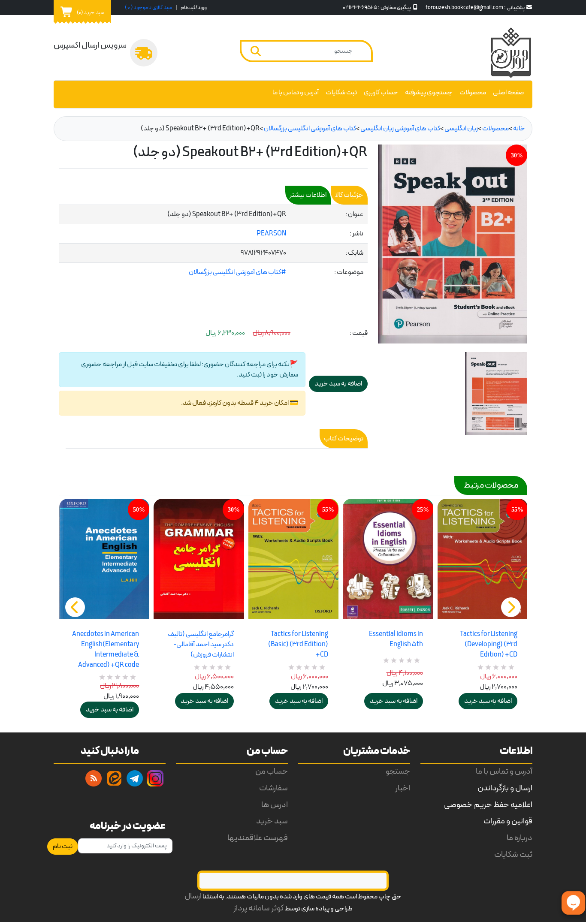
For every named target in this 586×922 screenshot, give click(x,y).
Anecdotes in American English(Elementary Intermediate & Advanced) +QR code (105, 649)
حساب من (271, 771)
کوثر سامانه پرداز (258, 908)
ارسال (193, 896)
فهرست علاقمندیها (257, 838)
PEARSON (271, 234)
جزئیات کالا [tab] (349, 195)
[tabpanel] (213, 243)
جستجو (398, 771)
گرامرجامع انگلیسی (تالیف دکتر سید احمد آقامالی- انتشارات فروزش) (200, 644)
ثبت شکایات (341, 92)
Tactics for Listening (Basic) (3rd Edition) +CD (298, 644)
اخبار (402, 788)
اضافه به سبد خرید (109, 710)
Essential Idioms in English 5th (396, 639)
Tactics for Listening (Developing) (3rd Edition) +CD (488, 644)
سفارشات (273, 788)
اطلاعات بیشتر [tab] (308, 195)
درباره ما (519, 838)
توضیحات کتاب (343, 439)
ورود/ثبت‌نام (194, 7)
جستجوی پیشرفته (429, 92)
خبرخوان (93, 778)
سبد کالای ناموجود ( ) (148, 7)
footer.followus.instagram (155, 778)
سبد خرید (272, 821)
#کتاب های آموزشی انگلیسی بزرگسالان (237, 272)
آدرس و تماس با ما (295, 92)
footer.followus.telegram (135, 778)
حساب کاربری (381, 92)
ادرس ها (274, 805)
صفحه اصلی (508, 92)
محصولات (472, 92)
